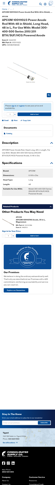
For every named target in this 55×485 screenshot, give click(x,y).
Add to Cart (34, 114)
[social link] (3, 463)
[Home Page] (17, 3)
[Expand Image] (49, 95)
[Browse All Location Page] (27, 437)
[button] (40, 4)
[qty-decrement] (5, 114)
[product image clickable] (8, 222)
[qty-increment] (14, 114)
